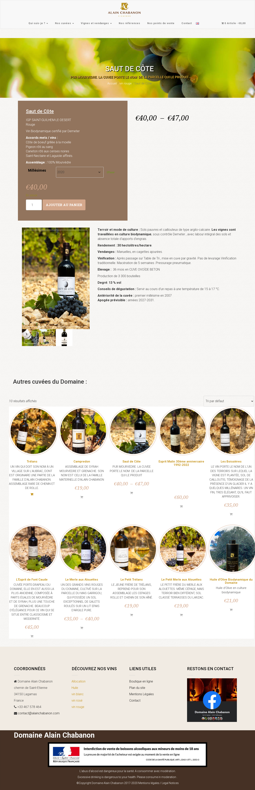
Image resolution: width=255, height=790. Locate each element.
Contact (186, 23)
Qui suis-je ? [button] (37, 23)
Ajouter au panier (64, 205)
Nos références (129, 23)
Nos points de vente (161, 23)
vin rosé (77, 700)
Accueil (112, 83)
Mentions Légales (141, 694)
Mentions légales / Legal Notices (158, 783)
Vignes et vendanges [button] (95, 23)
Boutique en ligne (141, 681)
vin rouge (125, 83)
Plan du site (137, 688)
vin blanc (78, 694)
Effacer (111, 172)
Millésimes (37, 170)
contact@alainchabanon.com (39, 713)
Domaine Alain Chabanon (54, 735)
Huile (75, 688)
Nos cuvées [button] (63, 23)
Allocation (78, 681)
